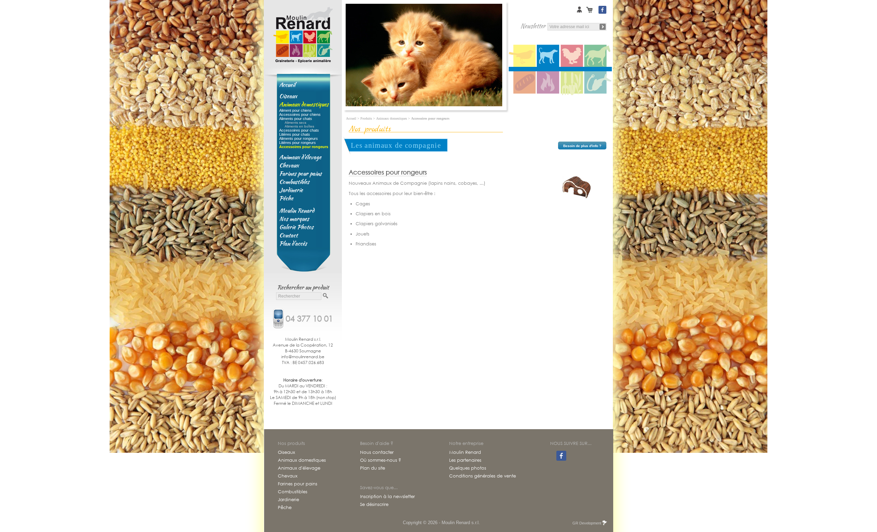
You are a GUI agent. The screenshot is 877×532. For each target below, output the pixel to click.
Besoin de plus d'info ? (582, 146)
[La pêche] (598, 83)
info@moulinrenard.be (302, 357)
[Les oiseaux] (523, 56)
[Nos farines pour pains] (523, 83)
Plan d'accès (293, 243)
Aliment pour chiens (295, 110)
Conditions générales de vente (482, 476)
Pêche (286, 198)
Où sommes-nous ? (380, 460)
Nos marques (294, 219)
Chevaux (289, 165)
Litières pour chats (294, 134)
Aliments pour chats (295, 119)
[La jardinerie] (572, 83)
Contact (288, 235)
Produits (366, 118)
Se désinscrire (374, 504)
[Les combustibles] (548, 83)
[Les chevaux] (598, 56)
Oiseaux (288, 96)
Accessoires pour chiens (300, 114)
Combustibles (294, 182)
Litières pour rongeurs (297, 143)
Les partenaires (465, 460)
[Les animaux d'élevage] (572, 56)
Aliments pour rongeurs (298, 138)
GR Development (586, 523)
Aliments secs (295, 122)
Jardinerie (291, 190)
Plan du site (372, 468)
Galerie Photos (296, 227)
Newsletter (532, 26)
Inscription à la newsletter (387, 496)
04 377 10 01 (309, 318)
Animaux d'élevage (300, 157)
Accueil (287, 85)
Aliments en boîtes (299, 126)
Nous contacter (377, 452)
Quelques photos (467, 468)
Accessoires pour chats (299, 130)
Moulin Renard (296, 210)
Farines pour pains (300, 173)
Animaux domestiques (304, 104)
